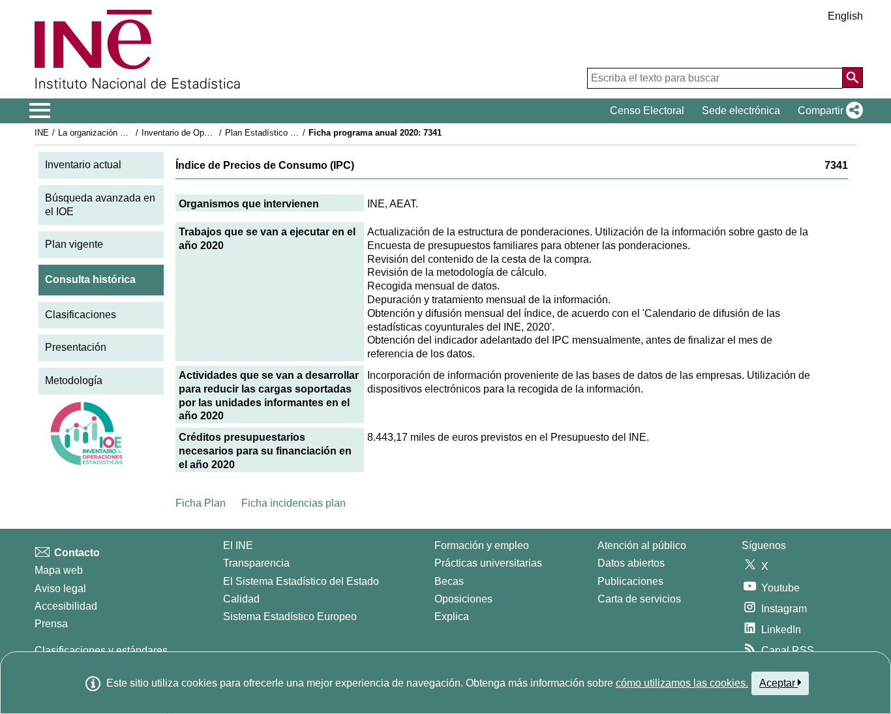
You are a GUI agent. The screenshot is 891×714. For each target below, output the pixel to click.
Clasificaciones (80, 314)
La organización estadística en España (131, 133)
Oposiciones (463, 598)
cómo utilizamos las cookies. (682, 683)
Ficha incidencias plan (293, 503)
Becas (449, 581)
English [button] (845, 16)
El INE (238, 545)
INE (42, 133)
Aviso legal (60, 588)
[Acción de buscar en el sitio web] (852, 77)
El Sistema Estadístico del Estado (301, 581)
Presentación (75, 347)
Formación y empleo (481, 545)
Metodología (73, 380)
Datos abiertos (631, 563)
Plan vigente (74, 244)
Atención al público (641, 545)
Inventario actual (83, 164)
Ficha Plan (200, 503)
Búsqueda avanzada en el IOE (100, 204)
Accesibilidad (66, 606)
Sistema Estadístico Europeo (290, 616)
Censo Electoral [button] (647, 110)
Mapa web (59, 570)
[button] (828, 111)
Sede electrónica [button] (741, 110)
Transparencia (256, 563)
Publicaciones (630, 581)
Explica (451, 616)
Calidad (241, 598)
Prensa (51, 623)
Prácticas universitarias (488, 563)
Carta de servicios (639, 598)
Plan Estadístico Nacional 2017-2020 (295, 133)
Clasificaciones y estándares (101, 650)
